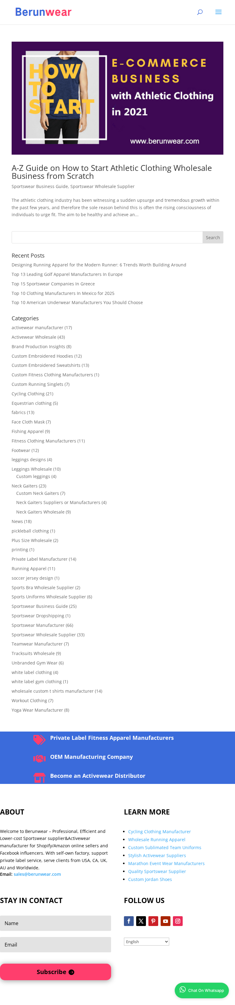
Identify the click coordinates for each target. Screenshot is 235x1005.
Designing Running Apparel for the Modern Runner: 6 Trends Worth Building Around (99, 265)
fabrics (19, 412)
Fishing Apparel (28, 431)
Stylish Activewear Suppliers (157, 855)
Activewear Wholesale (34, 337)
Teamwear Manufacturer (37, 644)
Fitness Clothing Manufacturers (44, 441)
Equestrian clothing (32, 403)
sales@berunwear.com (37, 874)
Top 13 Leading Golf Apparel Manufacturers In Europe (67, 274)
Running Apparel (29, 568)
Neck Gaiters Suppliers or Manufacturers (58, 502)
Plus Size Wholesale (32, 540)
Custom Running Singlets (37, 384)
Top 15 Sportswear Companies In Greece (53, 284)
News (17, 521)
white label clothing (32, 672)
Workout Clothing (29, 700)
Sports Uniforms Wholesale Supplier (49, 597)
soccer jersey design (32, 578)
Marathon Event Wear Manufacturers (166, 863)
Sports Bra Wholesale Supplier (43, 587)
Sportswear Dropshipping (38, 616)
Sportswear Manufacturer (38, 625)
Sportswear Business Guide (40, 186)
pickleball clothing (30, 531)
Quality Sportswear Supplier (157, 871)
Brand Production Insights (38, 346)
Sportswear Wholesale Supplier (102, 186)
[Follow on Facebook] (129, 921)
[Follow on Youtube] (165, 921)
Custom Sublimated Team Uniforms (164, 847)
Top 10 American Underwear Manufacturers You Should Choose (77, 302)
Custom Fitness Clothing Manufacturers (52, 375)
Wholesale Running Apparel (156, 839)
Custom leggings (33, 476)
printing (20, 549)
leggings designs (29, 459)
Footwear (21, 450)
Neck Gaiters (25, 486)
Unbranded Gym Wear (35, 663)
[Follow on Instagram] (178, 921)
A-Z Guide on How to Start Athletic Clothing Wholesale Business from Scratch (112, 171)
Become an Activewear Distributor (97, 775)
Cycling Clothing (28, 394)
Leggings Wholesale (32, 469)
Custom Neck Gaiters (37, 493)
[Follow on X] (141, 921)
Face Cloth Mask (28, 422)
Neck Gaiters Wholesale (40, 512)
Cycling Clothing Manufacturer (159, 831)
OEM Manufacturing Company (91, 756)
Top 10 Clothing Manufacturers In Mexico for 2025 (63, 293)
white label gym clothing (37, 681)
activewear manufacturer (37, 327)
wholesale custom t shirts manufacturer (53, 691)
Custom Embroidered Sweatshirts (46, 365)
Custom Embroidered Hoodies (42, 356)
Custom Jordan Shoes (150, 879)
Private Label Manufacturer (40, 559)
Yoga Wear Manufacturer (37, 710)
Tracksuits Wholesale (33, 653)
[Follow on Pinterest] (153, 921)
